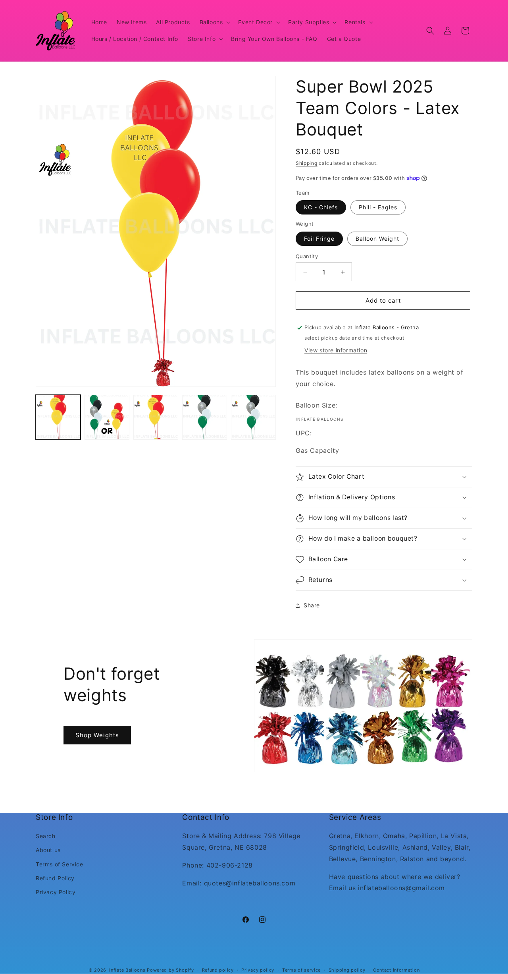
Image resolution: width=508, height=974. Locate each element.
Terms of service (301, 969)
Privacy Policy (55, 892)
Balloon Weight (377, 238)
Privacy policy (257, 969)
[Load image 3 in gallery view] (155, 417)
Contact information (396, 969)
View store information (335, 350)
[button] (214, 22)
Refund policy (218, 969)
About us (48, 850)
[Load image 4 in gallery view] (204, 417)
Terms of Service (59, 864)
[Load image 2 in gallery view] (107, 417)
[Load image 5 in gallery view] (253, 417)
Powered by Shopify (170, 970)
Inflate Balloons (127, 970)
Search (46, 836)
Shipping (307, 163)
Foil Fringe (319, 238)
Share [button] (312, 605)
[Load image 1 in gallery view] (58, 417)
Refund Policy (55, 878)
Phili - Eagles (378, 207)
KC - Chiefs (321, 207)
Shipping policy (347, 969)
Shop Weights (97, 734)
